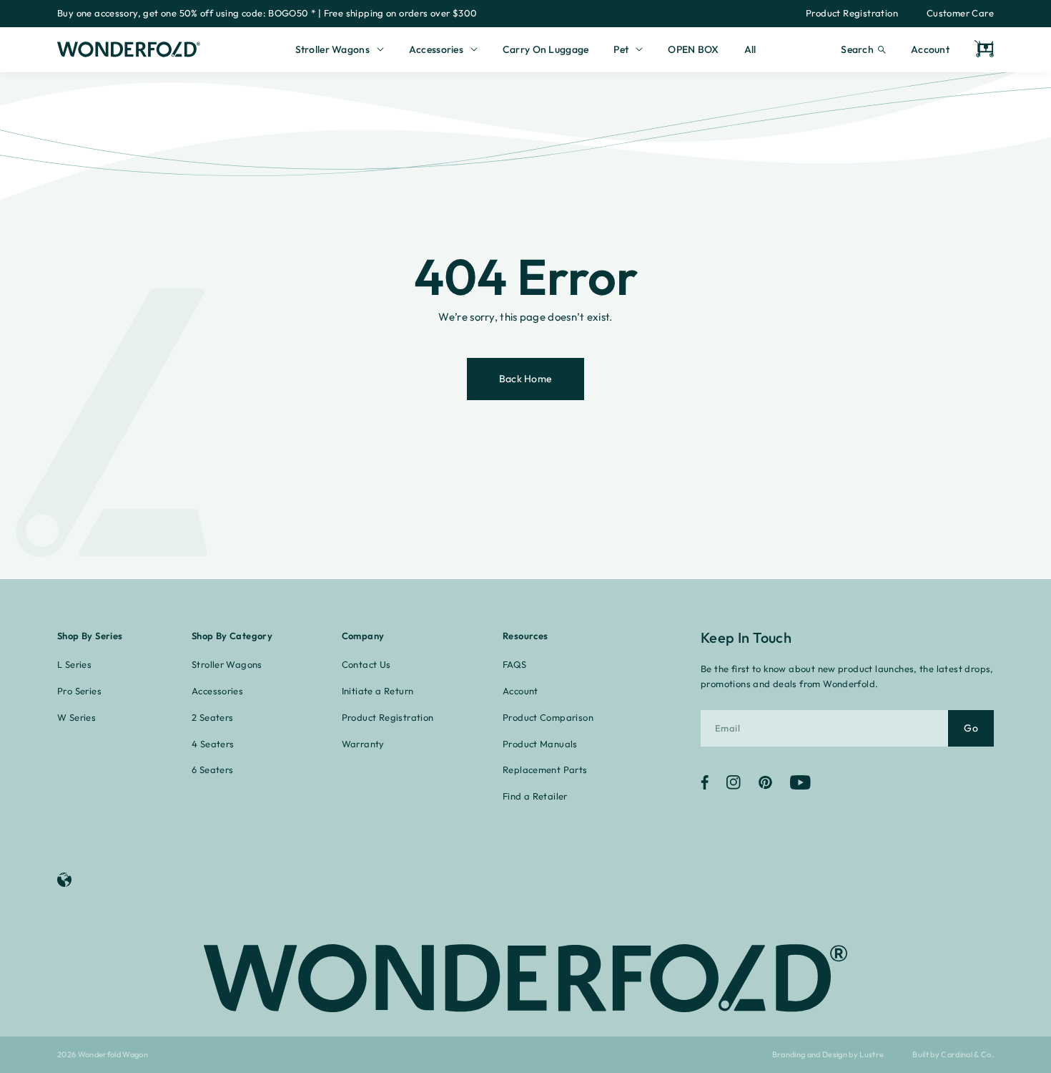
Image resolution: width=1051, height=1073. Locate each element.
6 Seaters (213, 769)
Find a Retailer (535, 796)
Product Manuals (540, 743)
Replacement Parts (545, 769)
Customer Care (960, 13)
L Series (74, 664)
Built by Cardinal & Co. (953, 1055)
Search (857, 49)
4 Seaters (213, 743)
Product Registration (852, 13)
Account (930, 49)
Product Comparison (548, 717)
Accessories (217, 690)
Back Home (526, 378)
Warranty (363, 743)
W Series (76, 717)
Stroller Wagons (227, 664)
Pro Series (79, 690)
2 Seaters (213, 717)
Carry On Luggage (545, 49)
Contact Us (366, 664)
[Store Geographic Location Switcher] (68, 880)
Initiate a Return (378, 690)
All (750, 49)
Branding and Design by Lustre (828, 1055)
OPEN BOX (693, 49)
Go (971, 728)
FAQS (515, 664)
